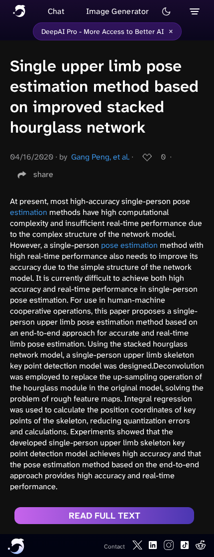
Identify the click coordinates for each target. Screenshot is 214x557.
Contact (114, 547)
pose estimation (129, 245)
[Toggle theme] (166, 11)
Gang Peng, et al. (100, 157)
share (43, 174)
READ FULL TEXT (104, 516)
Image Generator (117, 11)
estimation (28, 212)
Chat (56, 11)
